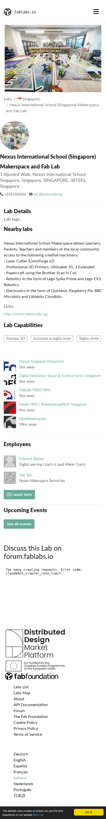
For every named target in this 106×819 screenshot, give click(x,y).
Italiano (20, 778)
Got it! (88, 812)
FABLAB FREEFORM (35, 390)
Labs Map (22, 693)
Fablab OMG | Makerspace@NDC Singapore (52, 404)
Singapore (30, 99)
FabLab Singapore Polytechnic (41, 361)
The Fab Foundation (31, 717)
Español (20, 766)
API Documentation (31, 705)
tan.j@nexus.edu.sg (48, 194)
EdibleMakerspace (32, 419)
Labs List (21, 687)
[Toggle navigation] (96, 12)
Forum (19, 711)
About (19, 699)
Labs (8, 99)
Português (22, 790)
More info (38, 815)
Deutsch (21, 754)
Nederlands (23, 784)
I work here (21, 495)
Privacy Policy (26, 729)
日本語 (19, 796)
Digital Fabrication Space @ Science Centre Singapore (59, 376)
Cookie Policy (25, 723)
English (20, 760)
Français (21, 772)
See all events (19, 524)
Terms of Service (28, 734)
